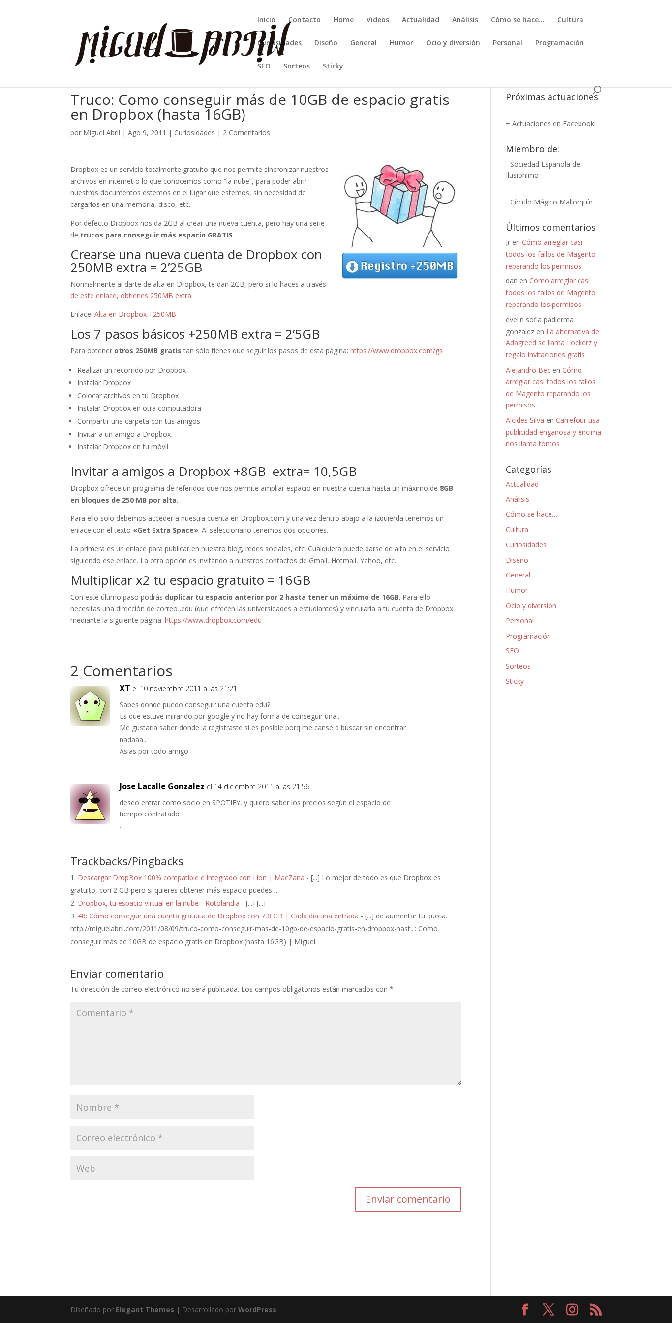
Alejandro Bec (528, 369)
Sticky (333, 66)
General (363, 43)
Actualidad (420, 20)
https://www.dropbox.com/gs (396, 350)
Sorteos (296, 66)
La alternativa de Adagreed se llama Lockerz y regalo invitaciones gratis (552, 343)
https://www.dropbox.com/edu (213, 620)
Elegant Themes (145, 1309)
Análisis (465, 20)
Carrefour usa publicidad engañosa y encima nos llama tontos (553, 431)
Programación (559, 43)
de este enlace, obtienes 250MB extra (130, 295)
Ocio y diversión (453, 43)
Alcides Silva (525, 420)
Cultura (570, 20)
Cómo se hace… (518, 20)
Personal (507, 43)
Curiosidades (279, 43)
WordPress (257, 1309)
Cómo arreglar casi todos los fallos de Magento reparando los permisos (551, 254)
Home (344, 20)
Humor (401, 43)
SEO (264, 66)
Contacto (304, 20)
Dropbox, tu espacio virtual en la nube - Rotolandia (159, 903)
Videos (378, 20)
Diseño (325, 43)
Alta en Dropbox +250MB (135, 314)
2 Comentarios (246, 132)
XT (125, 688)
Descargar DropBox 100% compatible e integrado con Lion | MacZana (191, 877)
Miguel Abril (101, 132)
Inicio (266, 20)
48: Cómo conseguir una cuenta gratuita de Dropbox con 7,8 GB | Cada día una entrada (218, 915)
